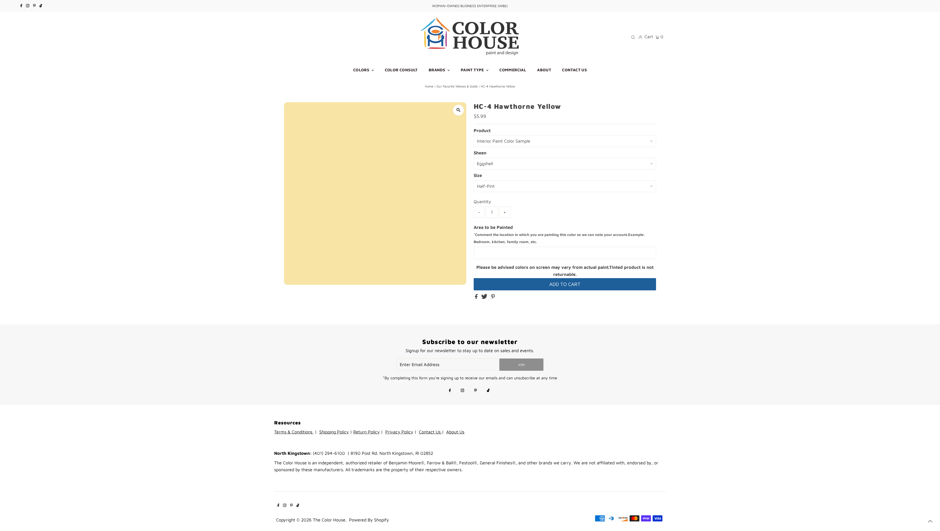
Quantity (482, 201)
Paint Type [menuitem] (473, 70)
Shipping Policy (334, 431)
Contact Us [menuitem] (574, 70)
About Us (455, 431)
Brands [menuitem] (437, 70)
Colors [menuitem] (361, 70)
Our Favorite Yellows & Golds (457, 86)
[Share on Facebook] (477, 297)
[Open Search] (633, 36)
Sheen (480, 152)
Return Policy (366, 431)
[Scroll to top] (930, 521)
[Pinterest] (34, 6)
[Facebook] (21, 6)
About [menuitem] (544, 70)
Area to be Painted (559, 234)
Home (429, 86)
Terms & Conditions (294, 431)
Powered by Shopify (369, 519)
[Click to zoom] (458, 110)
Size (478, 175)
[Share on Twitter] (485, 297)
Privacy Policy (399, 431)
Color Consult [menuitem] (401, 70)
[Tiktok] (40, 6)
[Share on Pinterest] (493, 297)
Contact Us (430, 431)
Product (482, 130)
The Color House (329, 519)
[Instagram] (28, 6)
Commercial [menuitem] (512, 70)
